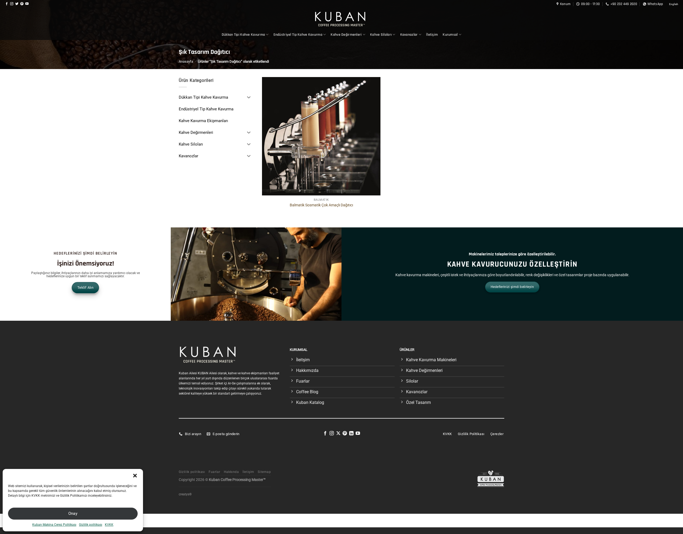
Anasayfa (186, 61)
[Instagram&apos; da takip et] (11, 4)
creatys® (185, 494)
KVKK (109, 525)
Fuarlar (214, 472)
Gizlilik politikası (90, 525)
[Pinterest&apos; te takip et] (21, 4)
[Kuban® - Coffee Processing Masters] (341, 18)
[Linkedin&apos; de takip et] (351, 433)
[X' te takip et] (338, 433)
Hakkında (231, 472)
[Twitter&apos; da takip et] (16, 4)
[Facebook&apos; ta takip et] (6, 4)
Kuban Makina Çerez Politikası (54, 525)
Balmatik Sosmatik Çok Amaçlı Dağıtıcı (321, 205)
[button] (135, 475)
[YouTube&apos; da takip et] (27, 4)
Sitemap (264, 472)
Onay (73, 513)
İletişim (432, 34)
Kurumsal (450, 34)
